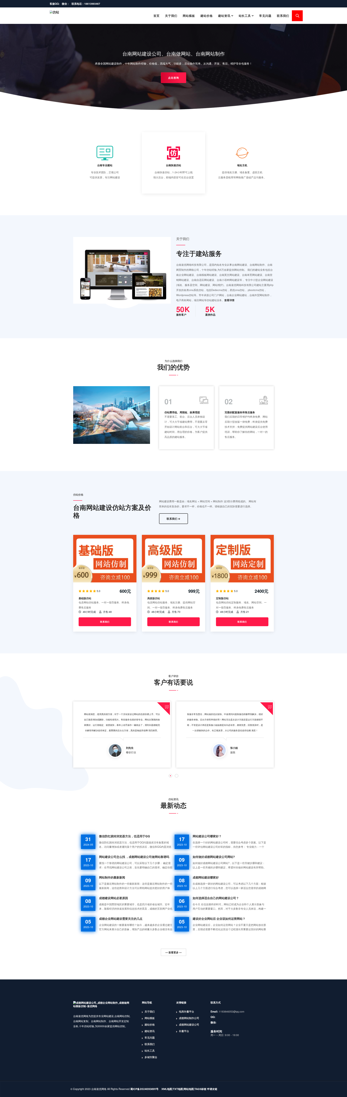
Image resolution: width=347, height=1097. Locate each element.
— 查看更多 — (173, 952)
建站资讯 (224, 16)
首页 (156, 16)
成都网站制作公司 (189, 1018)
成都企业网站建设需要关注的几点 (120, 918)
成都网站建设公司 (189, 1024)
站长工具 (245, 16)
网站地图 (189, 1088)
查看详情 (229, 300)
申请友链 (212, 1088)
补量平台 (184, 1031)
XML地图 (166, 1088)
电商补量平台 (186, 1011)
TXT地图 (178, 1088)
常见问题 (265, 16)
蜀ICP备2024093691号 (144, 1088)
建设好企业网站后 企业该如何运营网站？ (219, 918)
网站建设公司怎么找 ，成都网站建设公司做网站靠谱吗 (134, 857)
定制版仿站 (222, 598)
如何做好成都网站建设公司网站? (214, 857)
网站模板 (189, 16)
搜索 (297, 15)
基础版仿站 (85, 598)
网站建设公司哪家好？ (207, 836)
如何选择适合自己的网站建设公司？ (216, 898)
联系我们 (283, 16)
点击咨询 (173, 77)
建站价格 (206, 16)
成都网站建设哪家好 (206, 877)
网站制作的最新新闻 (112, 877)
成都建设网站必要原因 (113, 898)
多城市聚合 (151, 1057)
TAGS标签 (200, 1088)
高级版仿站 (153, 598)
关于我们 (171, 16)
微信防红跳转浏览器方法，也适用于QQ (124, 836)
